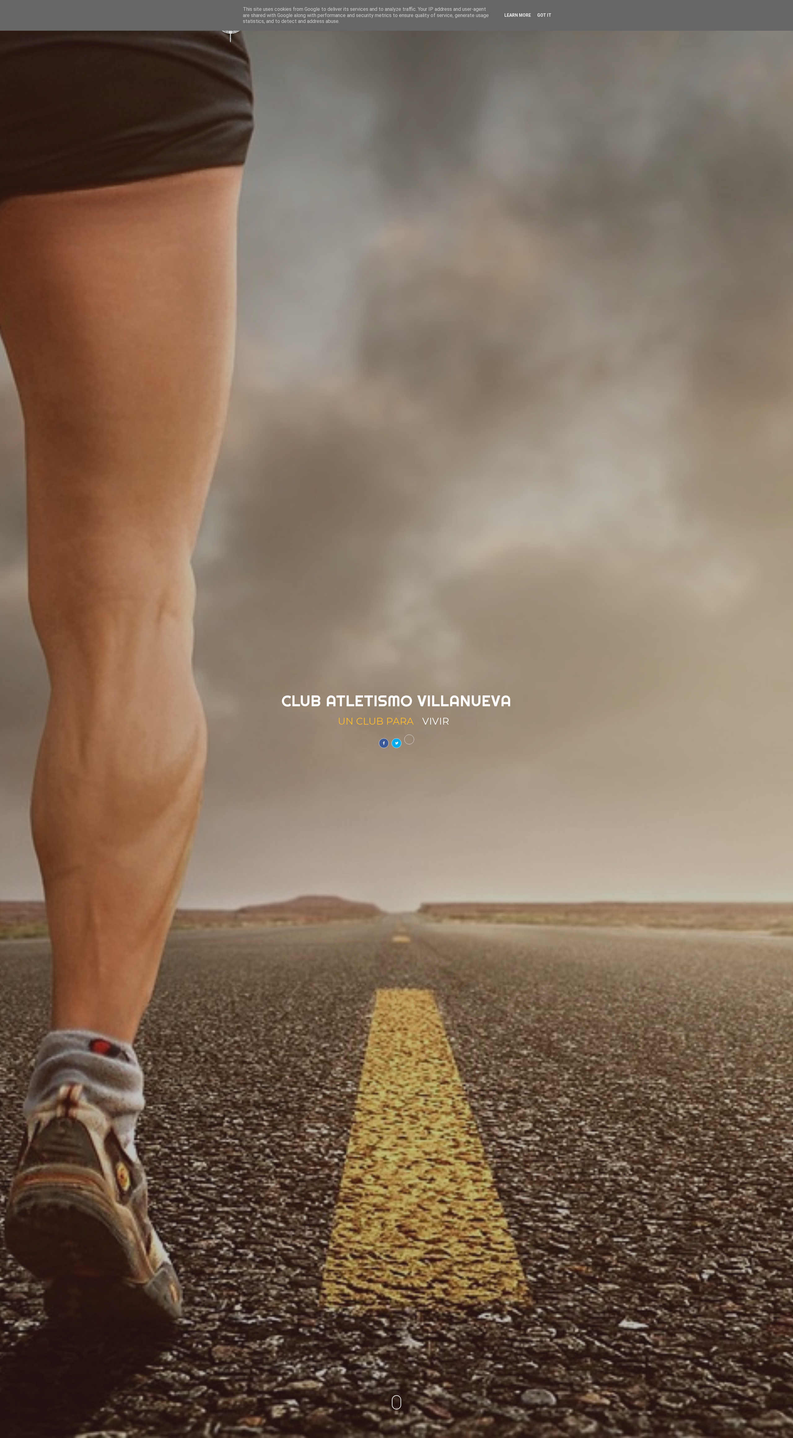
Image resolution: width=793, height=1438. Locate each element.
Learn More (517, 15)
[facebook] (384, 743)
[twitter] (396, 743)
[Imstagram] (409, 739)
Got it (544, 15)
